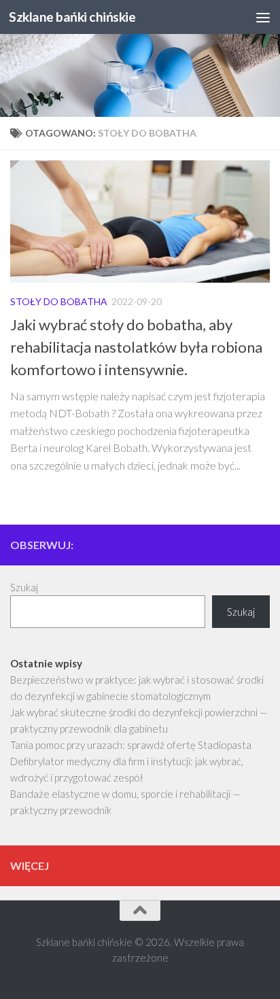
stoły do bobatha (58, 301)
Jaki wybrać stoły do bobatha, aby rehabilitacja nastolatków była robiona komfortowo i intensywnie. (136, 347)
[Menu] (263, 17)
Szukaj (24, 587)
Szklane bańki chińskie (72, 16)
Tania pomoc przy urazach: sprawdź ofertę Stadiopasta (130, 745)
